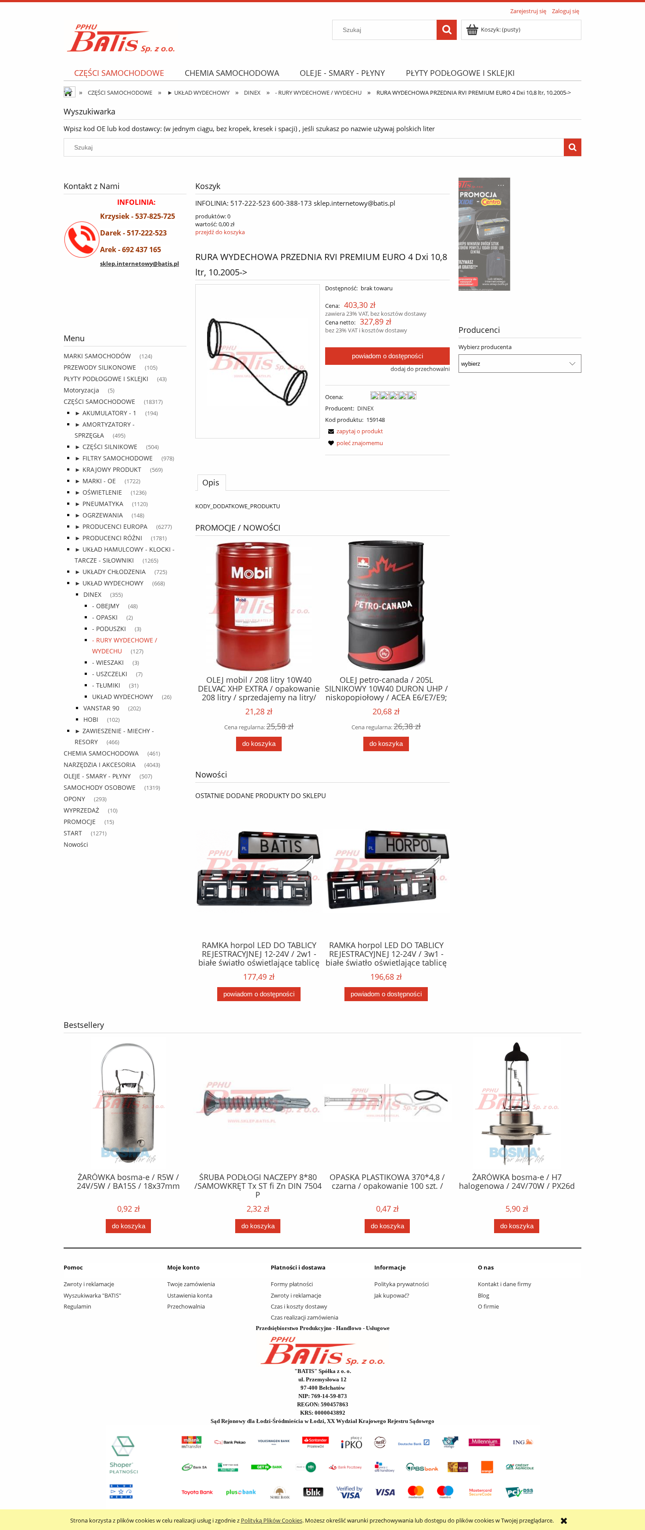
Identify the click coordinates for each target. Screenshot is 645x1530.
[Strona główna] (121, 35)
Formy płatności (292, 1284)
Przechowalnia (186, 1306)
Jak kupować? (391, 1295)
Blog (483, 1295)
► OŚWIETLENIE (98, 492)
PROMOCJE (80, 821)
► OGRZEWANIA (99, 515)
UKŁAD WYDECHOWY (122, 696)
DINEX (92, 594)
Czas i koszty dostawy (299, 1306)
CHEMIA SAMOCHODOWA (101, 753)
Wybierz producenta (485, 347)
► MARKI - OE (95, 481)
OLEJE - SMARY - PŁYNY (97, 776)
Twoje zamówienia (191, 1284)
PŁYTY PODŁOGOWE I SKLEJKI (106, 378)
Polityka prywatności (401, 1284)
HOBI (90, 719)
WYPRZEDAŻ (81, 810)
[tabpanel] (322, 506)
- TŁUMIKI (106, 685)
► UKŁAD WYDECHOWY (109, 583)
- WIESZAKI (108, 662)
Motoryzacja (81, 390)
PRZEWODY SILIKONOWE (100, 367)
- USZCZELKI (109, 674)
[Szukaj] (447, 30)
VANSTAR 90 (101, 708)
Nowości (76, 844)
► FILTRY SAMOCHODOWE (114, 458)
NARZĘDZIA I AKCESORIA (100, 764)
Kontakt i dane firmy (504, 1284)
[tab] (211, 482)
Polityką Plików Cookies (271, 1520)
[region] (125, 309)
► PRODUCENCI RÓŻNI (108, 538)
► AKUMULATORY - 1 (105, 413)
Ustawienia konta (189, 1295)
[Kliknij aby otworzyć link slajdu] (520, 234)
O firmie (488, 1306)
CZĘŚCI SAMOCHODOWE (99, 401)
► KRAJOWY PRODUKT (108, 469)
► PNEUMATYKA (99, 503)
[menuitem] (119, 73)
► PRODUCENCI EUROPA (111, 526)
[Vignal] (125, 309)
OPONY (74, 799)
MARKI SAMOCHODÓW (97, 356)
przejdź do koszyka (220, 232)
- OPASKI (105, 617)
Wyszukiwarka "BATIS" (92, 1295)
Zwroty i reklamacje (89, 1284)
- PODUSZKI (109, 628)
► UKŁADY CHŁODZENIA (110, 571)
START (73, 833)
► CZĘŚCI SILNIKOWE (106, 446)
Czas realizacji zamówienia (304, 1317)
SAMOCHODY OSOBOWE (100, 787)
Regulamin (77, 1306)
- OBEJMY (105, 606)
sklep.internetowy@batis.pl (139, 263)
